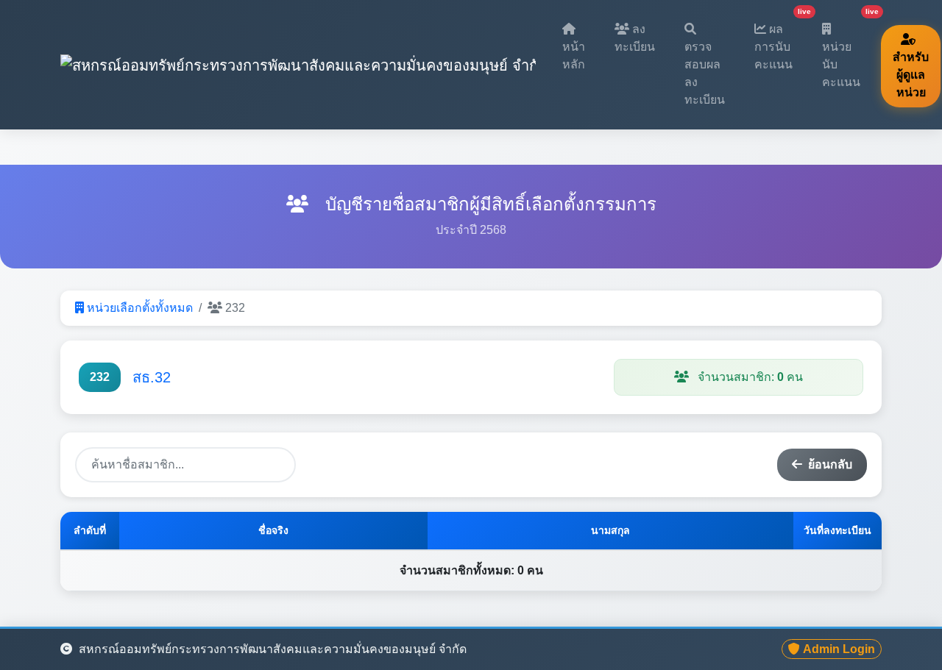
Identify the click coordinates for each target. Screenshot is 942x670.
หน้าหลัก (573, 55)
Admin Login (839, 649)
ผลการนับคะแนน (779, 41)
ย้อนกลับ (830, 464)
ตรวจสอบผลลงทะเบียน (704, 73)
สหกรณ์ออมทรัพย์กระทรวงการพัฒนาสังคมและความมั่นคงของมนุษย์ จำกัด (271, 649)
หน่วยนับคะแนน (847, 50)
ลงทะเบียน (635, 38)
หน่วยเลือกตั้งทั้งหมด (140, 308)
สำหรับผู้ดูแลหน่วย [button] (911, 75)
